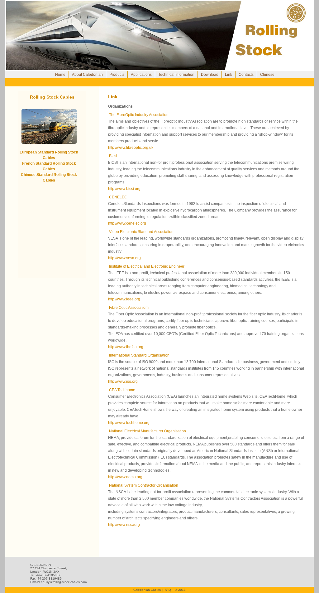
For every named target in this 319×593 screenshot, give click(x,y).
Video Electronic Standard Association (141, 232)
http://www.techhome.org (129, 422)
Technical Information (176, 74)
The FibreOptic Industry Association (138, 115)
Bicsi (113, 156)
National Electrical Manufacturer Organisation (147, 431)
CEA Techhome (121, 390)
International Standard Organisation (138, 355)
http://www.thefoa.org (125, 347)
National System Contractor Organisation (143, 485)
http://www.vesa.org (124, 258)
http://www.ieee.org (124, 299)
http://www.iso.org (123, 381)
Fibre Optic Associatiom (128, 307)
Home (60, 74)
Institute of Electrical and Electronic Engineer (146, 266)
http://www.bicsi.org (124, 189)
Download (209, 74)
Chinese (267, 74)
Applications (141, 74)
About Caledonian (87, 74)
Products (116, 74)
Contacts (246, 74)
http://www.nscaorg (124, 525)
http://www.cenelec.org (127, 223)
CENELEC (117, 197)
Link (228, 74)
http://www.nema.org (125, 477)
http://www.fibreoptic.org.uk (130, 147)
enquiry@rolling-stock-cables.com (63, 582)
